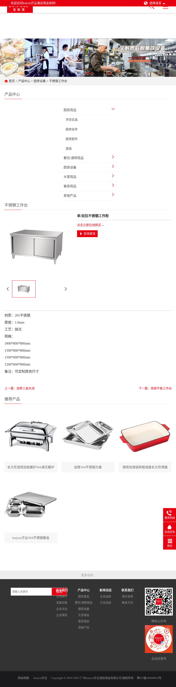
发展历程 (61, 602)
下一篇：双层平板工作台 (155, 388)
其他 (69, 148)
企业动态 (105, 596)
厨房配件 (72, 139)
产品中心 (24, 81)
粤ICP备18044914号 (149, 678)
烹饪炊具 (72, 119)
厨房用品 (83, 596)
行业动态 (105, 602)
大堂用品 (83, 615)
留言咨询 (127, 596)
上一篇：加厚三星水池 (20, 388)
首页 (12, 81)
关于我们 (62, 590)
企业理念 (61, 615)
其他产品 (83, 627)
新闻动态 (106, 590)
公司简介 (61, 596)
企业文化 (61, 608)
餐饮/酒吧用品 (84, 602)
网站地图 (23, 678)
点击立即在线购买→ (90, 225)
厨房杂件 (72, 129)
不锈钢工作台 (58, 81)
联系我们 (127, 590)
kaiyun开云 (40, 678)
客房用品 (83, 621)
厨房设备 (40, 81)
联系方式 (127, 602)
